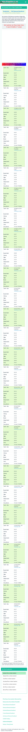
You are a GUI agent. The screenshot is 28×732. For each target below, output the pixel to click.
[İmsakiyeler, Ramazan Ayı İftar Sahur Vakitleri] (9, 2)
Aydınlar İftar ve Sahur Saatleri (9, 673)
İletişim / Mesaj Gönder (8, 724)
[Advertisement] (14, 46)
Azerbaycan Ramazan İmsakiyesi (10, 716)
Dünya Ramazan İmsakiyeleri (9, 704)
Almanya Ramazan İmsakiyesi (9, 707)
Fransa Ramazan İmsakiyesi (9, 713)
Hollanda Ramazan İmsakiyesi (9, 710)
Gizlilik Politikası (6, 718)
